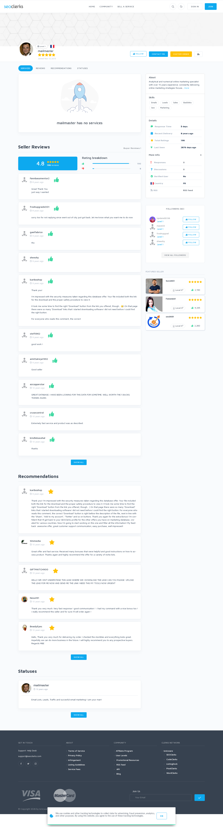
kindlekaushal (37, 438)
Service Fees (74, 769)
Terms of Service (76, 751)
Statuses (82, 68)
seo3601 (170, 316)
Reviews (40, 68)
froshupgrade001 (39, 206)
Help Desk (32, 750)
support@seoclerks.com (29, 756)
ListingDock (171, 764)
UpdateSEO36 (163, 218)
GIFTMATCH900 (39, 569)
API (118, 769)
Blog (118, 773)
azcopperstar (37, 384)
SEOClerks (171, 754)
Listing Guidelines (76, 764)
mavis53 (161, 225)
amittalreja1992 (39, 359)
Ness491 (34, 598)
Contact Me (158, 54)
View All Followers (175, 255)
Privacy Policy (75, 755)
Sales (175, 102)
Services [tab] (25, 68)
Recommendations (61, 68)
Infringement (74, 760)
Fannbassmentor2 (39, 178)
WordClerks (171, 773)
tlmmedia (35, 541)
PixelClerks (171, 768)
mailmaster (46, 51)
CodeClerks (171, 759)
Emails (154, 102)
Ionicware (168, 751)
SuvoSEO (170, 281)
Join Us (136, 791)
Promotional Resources (127, 760)
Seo (153, 107)
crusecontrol (37, 412)
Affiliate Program (124, 751)
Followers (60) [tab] (175, 208)
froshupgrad (163, 233)
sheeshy (34, 257)
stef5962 (35, 333)
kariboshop (36, 279)
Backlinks (187, 102)
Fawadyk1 (171, 299)
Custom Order (181, 54)
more (186, 88)
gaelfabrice (36, 232)
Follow (139, 54)
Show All (79, 462)
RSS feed (188, 190)
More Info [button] (154, 154)
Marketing (164, 107)
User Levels (121, 755)
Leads (165, 102)
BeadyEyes (36, 626)
